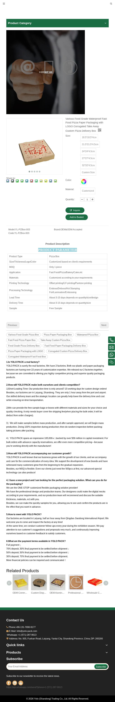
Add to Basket (77, 217)
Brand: (57, 229)
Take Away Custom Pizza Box (55, 340)
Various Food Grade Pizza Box (23, 334)
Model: (11, 229)
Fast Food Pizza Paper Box (21, 340)
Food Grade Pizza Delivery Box (24, 346)
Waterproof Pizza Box (87, 334)
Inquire (76, 210)
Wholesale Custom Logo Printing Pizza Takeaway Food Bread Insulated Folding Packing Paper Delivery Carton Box (94, 593)
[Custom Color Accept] (84, 181)
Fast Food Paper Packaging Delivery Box (65, 346)
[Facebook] (8, 683)
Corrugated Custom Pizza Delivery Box (67, 351)
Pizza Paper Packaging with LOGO (25, 351)
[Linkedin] (14, 683)
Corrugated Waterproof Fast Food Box (27, 356)
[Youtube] (20, 683)
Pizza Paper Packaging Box (58, 334)
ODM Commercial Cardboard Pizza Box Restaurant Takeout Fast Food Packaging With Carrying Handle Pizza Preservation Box (20, 593)
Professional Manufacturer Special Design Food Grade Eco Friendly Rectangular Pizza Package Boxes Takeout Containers (76, 593)
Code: (11, 233)
